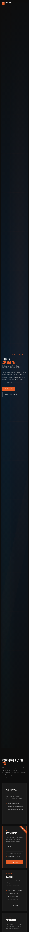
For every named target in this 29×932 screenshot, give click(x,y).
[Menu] (25, 3)
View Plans (8, 388)
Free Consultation (11, 394)
